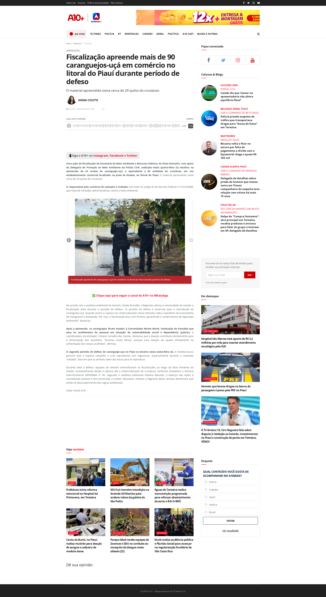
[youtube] (258, 3)
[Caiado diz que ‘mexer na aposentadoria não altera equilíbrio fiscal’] (209, 92)
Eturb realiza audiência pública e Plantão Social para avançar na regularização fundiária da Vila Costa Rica (174, 545)
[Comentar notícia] (103, 109)
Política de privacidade (98, 2)
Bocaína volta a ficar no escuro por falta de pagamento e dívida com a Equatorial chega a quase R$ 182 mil (239, 150)
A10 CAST (188, 33)
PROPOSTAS (210, 422)
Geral (211, 497)
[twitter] (248, 3)
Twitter (132, 155)
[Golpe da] (209, 217)
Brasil (211, 512)
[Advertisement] (130, 141)
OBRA (72, 483)
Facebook (117, 155)
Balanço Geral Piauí (234, 108)
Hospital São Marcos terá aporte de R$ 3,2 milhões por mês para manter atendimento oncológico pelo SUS (228, 342)
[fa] (252, 60)
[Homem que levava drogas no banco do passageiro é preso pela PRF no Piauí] (230, 367)
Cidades (88, 43)
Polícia (211, 482)
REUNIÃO (162, 533)
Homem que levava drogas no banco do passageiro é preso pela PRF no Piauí (226, 388)
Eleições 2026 (229, 85)
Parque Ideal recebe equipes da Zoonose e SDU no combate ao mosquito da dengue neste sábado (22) (129, 545)
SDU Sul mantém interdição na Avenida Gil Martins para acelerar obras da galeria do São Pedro (129, 495)
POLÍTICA (173, 33)
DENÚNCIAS (132, 33)
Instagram (100, 155)
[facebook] (208, 60)
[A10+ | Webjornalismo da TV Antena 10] (85, 17)
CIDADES (147, 33)
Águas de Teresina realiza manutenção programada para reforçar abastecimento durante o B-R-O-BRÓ (173, 495)
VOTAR (230, 520)
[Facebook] (243, 3)
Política (212, 504)
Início (68, 43)
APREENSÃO (210, 378)
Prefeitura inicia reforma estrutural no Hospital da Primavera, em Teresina (82, 493)
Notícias (78, 43)
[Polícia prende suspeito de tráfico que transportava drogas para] (209, 118)
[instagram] (253, 3)
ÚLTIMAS (95, 33)
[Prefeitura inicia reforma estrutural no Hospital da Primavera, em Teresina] (85, 472)
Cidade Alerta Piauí (234, 166)
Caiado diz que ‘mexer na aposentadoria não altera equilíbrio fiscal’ (237, 96)
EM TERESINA (210, 331)
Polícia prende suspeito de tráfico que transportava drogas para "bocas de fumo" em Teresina (239, 122)
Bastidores (228, 136)
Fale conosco (117, 2)
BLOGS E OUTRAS (207, 33)
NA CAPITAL (119, 533)
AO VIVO (80, 34)
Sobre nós (71, 2)
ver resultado (230, 530)
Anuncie (81, 2)
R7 (119, 33)
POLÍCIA (109, 33)
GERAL (160, 33)
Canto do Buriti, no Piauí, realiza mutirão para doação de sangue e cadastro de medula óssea (84, 545)
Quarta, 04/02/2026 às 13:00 (81, 109)
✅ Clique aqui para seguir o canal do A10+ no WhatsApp (130, 295)
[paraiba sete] (198, 17)
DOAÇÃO (73, 533)
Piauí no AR (228, 204)
